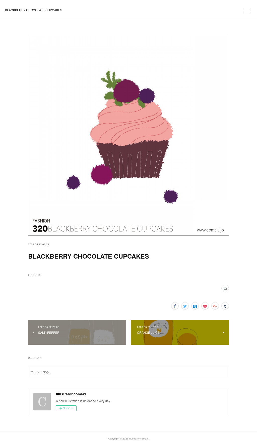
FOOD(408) (34, 275)
